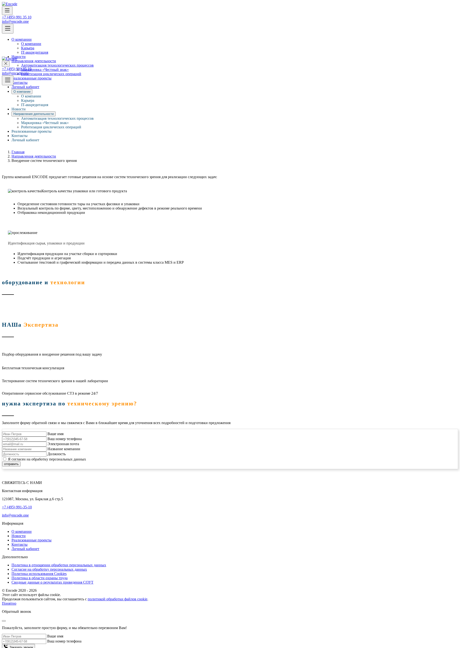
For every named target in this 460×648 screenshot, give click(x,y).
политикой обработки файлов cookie (117, 599)
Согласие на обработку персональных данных (49, 569)
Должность (56, 454)
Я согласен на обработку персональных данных (47, 459)
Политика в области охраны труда (40, 578)
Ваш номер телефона (64, 439)
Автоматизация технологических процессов (57, 118)
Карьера (27, 48)
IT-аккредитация (34, 52)
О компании (22, 39)
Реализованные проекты (32, 131)
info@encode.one (15, 21)
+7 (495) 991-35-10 (17, 507)
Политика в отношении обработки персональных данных (59, 565)
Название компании (63, 449)
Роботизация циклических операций (51, 127)
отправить (11, 464)
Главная (18, 152)
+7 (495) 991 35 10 (16, 17)
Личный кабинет (25, 140)
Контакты (20, 136)
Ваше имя (55, 434)
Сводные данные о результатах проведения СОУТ (52, 582)
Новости (19, 109)
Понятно (9, 603)
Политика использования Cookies (39, 574)
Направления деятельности (34, 156)
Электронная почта (63, 444)
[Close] (4, 621)
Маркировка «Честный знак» (45, 123)
